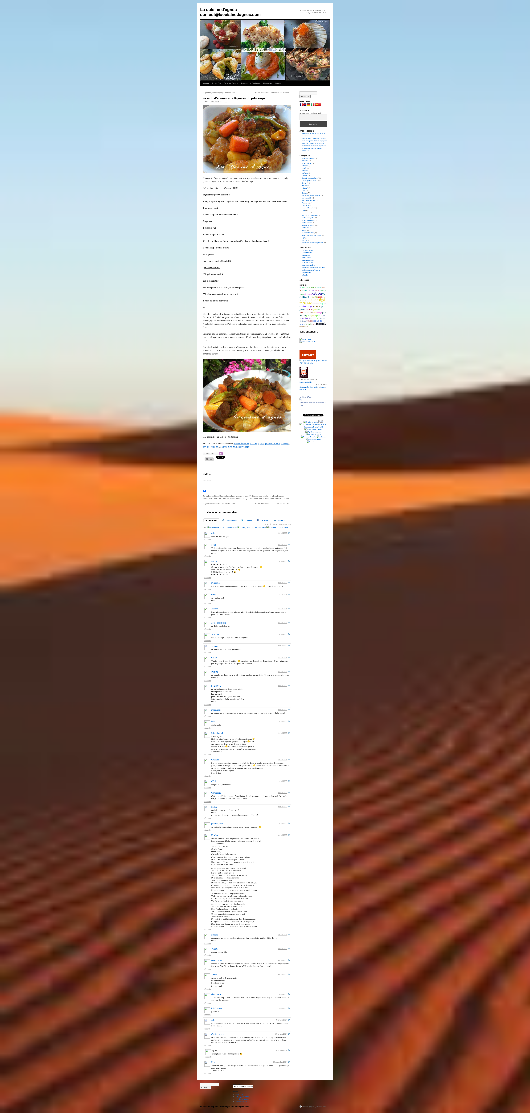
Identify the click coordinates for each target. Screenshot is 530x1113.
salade (308, 323)
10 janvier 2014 (281, 1034)
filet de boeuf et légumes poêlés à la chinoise (273, 92)
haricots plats (226, 446)
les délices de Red (307, 262)
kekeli (214, 721)
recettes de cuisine (241, 443)
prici (213, 533)
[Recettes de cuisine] (308, 358)
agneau (261, 443)
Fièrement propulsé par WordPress (314, 1106)
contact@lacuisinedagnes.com (230, 14)
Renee (214, 1062)
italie (318, 310)
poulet (309, 320)
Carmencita (216, 792)
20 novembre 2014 (280, 1062)
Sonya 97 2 (216, 685)
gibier (303, 190)
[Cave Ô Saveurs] (313, 442)
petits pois (215, 446)
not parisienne (306, 272)
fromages (305, 185)
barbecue (305, 165)
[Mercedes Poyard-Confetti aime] (222, 527)
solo (213, 1019)
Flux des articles (242, 1096)
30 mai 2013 (282, 835)
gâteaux (304, 188)
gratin (315, 310)
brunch (304, 168)
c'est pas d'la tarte (307, 250)
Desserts (304, 175)
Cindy (214, 657)
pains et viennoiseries (309, 200)
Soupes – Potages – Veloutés (311, 235)
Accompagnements (308, 158)
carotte (265, 496)
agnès (225, 101)
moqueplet (215, 709)
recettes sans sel (307, 223)
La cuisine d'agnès (218, 9)
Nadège (214, 934)
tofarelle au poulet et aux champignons (314, 141)
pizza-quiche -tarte (308, 208)
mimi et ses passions (308, 265)
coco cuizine (216, 960)
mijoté (247, 446)
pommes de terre (272, 443)
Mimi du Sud (217, 733)
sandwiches (305, 228)
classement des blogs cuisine (309, 387)
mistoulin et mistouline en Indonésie (313, 267)
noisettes (306, 313)
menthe (323, 310)
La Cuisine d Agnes (306, 397)
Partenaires (305, 203)
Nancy (214, 561)
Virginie (214, 948)
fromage (307, 306)
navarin (253, 443)
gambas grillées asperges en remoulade (219, 92)
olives (315, 312)
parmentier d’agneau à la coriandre (313, 143)
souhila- (214, 594)
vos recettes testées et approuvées (312, 242)
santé (314, 324)
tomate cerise (304, 327)
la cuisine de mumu (308, 260)
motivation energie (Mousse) (311, 270)
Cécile (214, 781)
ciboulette (308, 294)
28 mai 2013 (282, 533)
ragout (241, 446)
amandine (215, 634)
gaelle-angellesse (218, 622)
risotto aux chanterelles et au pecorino (314, 146)
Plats (303, 210)
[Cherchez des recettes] (313, 432)
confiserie (305, 173)
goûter (309, 309)
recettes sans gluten (308, 218)
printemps (285, 443)
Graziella (215, 759)
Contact (278, 83)
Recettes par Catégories (251, 83)
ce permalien (284, 498)
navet (235, 446)
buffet (304, 290)
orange (319, 312)
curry (321, 303)
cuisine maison (306, 257)
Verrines (304, 240)
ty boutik (305, 275)
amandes (305, 287)
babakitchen (216, 1008)
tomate (321, 323)
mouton (282, 496)
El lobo (214, 835)
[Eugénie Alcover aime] (277, 527)
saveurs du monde (308, 232)
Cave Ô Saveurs (307, 252)
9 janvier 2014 (281, 1020)
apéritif (312, 287)
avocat (318, 288)
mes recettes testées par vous (311, 195)
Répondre (207, 540)
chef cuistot (216, 994)
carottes (206, 446)
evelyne (214, 671)
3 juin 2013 (283, 994)
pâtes (308, 315)
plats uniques (230, 496)
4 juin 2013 (283, 1008)
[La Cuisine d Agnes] (301, 400)
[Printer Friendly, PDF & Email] (209, 460)
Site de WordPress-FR (242, 1101)
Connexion (239, 1094)
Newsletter (267, 83)
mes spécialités (306, 198)
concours (305, 170)
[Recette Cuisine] (306, 339)
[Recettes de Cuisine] (313, 434)
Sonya (214, 974)
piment (319, 315)
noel (301, 312)
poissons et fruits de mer (310, 215)
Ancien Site (216, 83)
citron (317, 293)
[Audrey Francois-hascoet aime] (251, 527)
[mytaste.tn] (321, 437)
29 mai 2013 (282, 686)
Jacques (214, 608)
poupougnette (217, 823)
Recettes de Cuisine (306, 382)
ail (300, 287)
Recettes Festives (231, 83)
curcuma (316, 304)
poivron (306, 318)
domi (213, 544)
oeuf (311, 312)
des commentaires (243, 1099)
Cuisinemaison (217, 1034)
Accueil (206, 83)
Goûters (304, 193)
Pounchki (215, 582)
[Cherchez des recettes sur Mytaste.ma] (309, 437)
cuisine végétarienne (313, 301)
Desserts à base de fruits (310, 178)
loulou (214, 806)
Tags (303, 237)
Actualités (305, 160)
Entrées (304, 183)
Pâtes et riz (305, 205)
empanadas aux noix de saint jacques (314, 138)
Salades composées (308, 225)
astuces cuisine (306, 163)
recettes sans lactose (308, 220)
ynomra (214, 645)
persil (313, 315)
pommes (314, 318)
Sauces (304, 230)
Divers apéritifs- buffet (309, 180)
